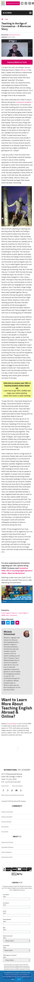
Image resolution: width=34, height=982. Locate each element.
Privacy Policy (5, 786)
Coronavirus (13, 615)
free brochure (12, 723)
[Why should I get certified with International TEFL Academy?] (24, 601)
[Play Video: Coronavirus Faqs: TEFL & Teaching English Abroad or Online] (17, 593)
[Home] (2, 19)
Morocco (23, 70)
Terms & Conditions (17, 786)
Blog (6, 19)
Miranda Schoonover (14, 35)
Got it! (19, 979)
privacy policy (25, 976)
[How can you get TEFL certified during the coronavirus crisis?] (14, 601)
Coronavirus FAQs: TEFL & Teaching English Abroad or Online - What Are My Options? (17, 570)
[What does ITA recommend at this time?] (26, 601)
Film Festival (4, 827)
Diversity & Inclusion (7, 842)
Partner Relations (6, 852)
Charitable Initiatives (7, 847)
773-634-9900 (11, 779)
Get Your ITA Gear (6, 822)
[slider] (17, 601)
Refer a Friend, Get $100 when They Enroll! (12, 795)
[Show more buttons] (31, 601)
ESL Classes (4, 831)
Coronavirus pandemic (23, 102)
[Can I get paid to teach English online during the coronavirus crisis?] (22, 601)
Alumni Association (6, 817)
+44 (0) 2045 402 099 (12, 781)
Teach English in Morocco (9, 613)
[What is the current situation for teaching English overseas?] (7, 601)
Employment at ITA (6, 857)
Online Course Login (7, 812)
